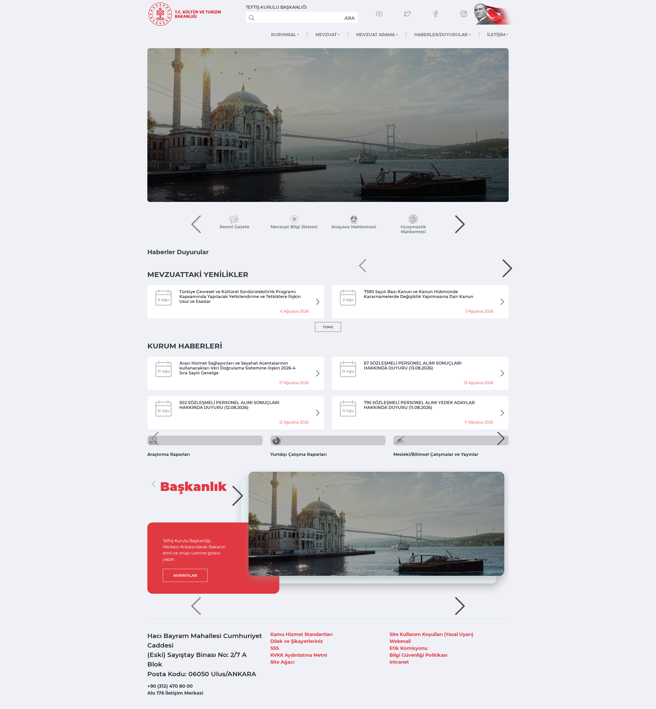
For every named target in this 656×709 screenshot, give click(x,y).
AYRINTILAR (185, 575)
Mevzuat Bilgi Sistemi (294, 226)
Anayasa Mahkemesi (353, 226)
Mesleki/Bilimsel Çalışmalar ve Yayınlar (435, 454)
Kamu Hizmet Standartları (301, 634)
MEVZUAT (326, 34)
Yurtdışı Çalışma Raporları (298, 454)
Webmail (400, 641)
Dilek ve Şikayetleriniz (296, 641)
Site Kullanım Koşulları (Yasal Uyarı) (431, 634)
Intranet (399, 662)
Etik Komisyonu (408, 648)
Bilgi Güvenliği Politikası (418, 655)
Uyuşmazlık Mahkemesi (413, 229)
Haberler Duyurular (178, 252)
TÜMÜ (328, 327)
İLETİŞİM (496, 34)
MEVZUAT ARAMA (375, 34)
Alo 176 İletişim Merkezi (175, 693)
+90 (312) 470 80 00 (170, 686)
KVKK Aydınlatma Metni (298, 655)
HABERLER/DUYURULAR (441, 34)
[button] (196, 224)
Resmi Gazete (234, 226)
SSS (274, 648)
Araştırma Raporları (168, 454)
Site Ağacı (282, 662)
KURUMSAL (283, 34)
